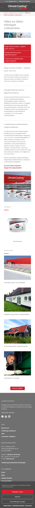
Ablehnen (17, 497)
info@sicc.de (12, 1)
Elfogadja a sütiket (17, 492)
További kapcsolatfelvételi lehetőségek (13, 462)
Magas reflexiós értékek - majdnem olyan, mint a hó (15, 47)
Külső (3, 472)
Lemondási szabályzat (8, 436)
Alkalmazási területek (16, 13)
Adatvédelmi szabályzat (18, 505)
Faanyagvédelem (6, 481)
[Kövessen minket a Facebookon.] (2, 417)
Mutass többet (17, 388)
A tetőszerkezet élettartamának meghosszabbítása (14, 60)
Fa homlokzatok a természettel (15, 346)
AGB (2, 433)
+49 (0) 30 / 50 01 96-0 (24, 1)
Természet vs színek (11, 378)
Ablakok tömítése (6, 478)
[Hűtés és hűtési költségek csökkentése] (17, 267)
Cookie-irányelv (7, 505)
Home (6, 13)
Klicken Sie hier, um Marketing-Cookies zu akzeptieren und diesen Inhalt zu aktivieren (17, 186)
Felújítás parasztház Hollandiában (16, 314)
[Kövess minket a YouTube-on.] (9, 417)
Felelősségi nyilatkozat (8, 431)
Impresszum (28, 505)
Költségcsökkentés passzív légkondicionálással (13, 53)
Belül (3, 475)
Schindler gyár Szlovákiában (14, 282)
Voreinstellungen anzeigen (17, 501)
